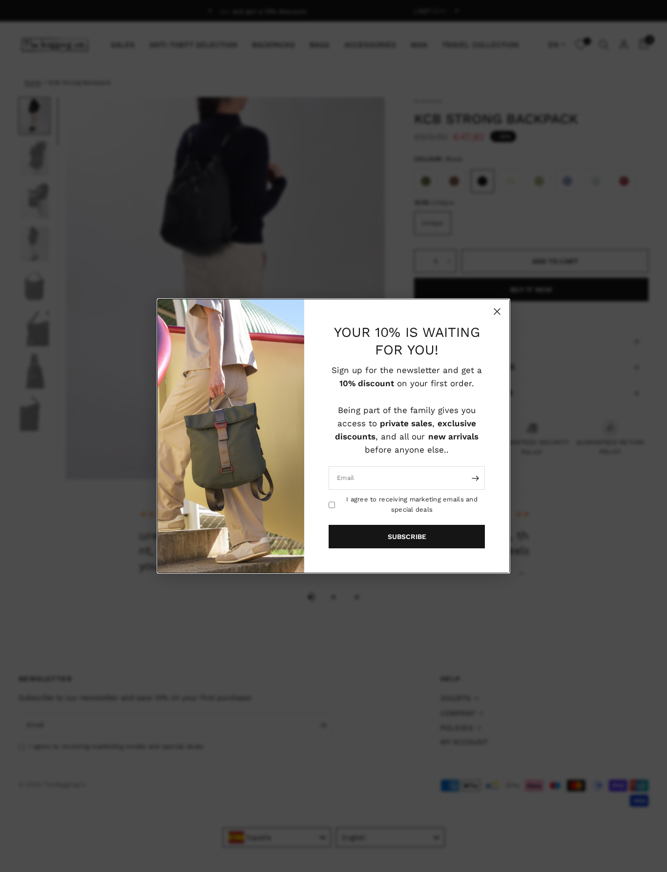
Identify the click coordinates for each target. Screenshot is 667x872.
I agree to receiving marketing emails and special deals (412, 504)
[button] (407, 536)
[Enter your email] (475, 478)
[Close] (497, 311)
